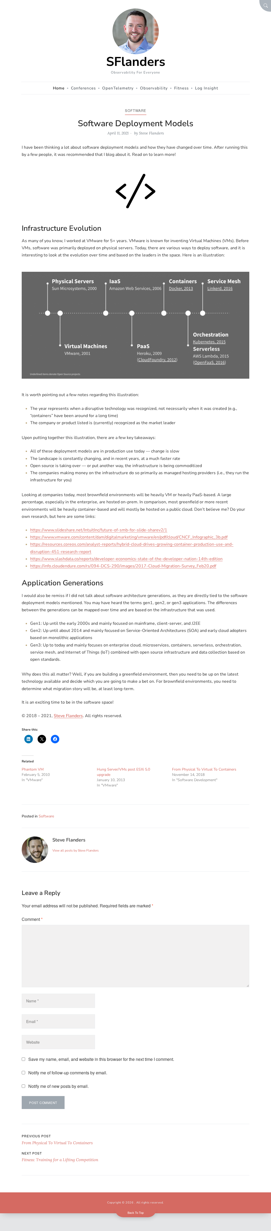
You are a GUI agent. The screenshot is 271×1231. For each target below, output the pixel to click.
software (135, 110)
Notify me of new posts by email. (58, 1086)
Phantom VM (33, 769)
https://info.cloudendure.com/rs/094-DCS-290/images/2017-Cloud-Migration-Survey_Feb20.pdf (123, 566)
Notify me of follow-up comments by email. (67, 1073)
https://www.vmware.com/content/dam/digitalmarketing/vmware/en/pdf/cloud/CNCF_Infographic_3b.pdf (129, 537)
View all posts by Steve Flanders (75, 850)
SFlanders (135, 61)
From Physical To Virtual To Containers (204, 769)
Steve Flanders (151, 133)
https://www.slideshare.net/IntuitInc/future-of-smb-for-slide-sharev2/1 (98, 530)
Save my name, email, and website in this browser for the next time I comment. (101, 1059)
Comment (32, 919)
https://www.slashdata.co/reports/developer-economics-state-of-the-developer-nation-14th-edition (126, 559)
